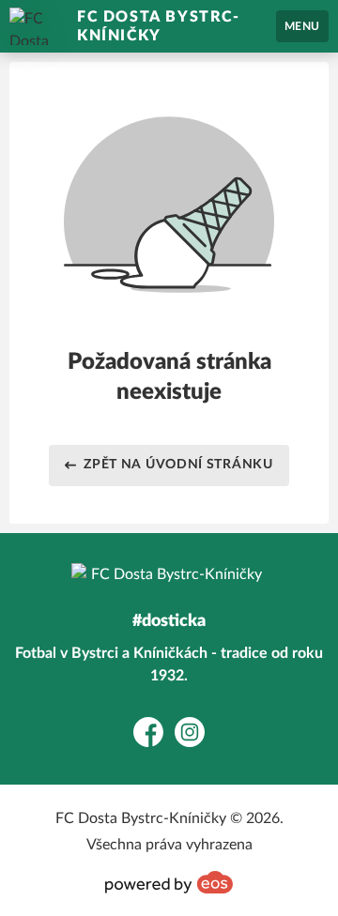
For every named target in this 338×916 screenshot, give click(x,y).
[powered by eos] (169, 882)
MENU (302, 26)
